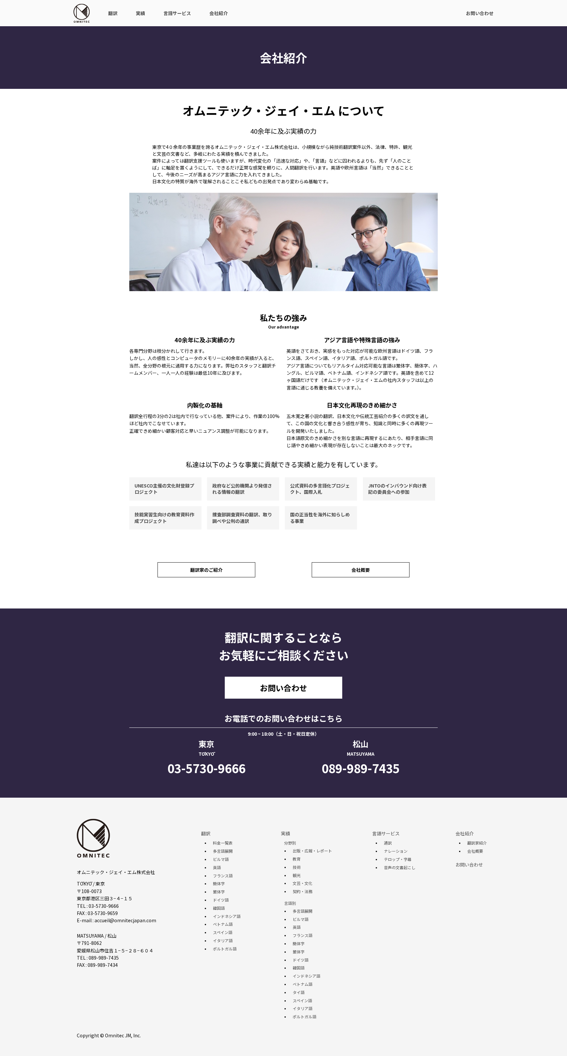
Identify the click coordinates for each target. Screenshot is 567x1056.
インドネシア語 (227, 916)
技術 (297, 867)
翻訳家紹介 (477, 843)
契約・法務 (302, 891)
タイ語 (298, 992)
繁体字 (219, 891)
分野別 (290, 843)
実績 (140, 13)
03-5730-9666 (206, 767)
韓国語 (219, 908)
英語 (217, 867)
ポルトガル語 (225, 948)
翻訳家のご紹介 (206, 570)
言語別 (290, 903)
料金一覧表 (223, 843)
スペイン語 (222, 932)
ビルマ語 (221, 859)
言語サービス (177, 13)
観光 (297, 875)
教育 (297, 859)
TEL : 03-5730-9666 (98, 906)
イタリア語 (223, 940)
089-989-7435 (361, 767)
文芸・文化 (302, 883)
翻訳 (112, 13)
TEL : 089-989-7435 (98, 957)
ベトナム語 (223, 924)
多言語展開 (223, 851)
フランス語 (223, 875)
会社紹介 (218, 13)
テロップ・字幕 (397, 859)
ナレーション (396, 851)
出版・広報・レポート (312, 850)
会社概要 (360, 570)
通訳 (388, 843)
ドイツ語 (221, 900)
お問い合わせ (480, 13)
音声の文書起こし (399, 867)
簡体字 (219, 883)
